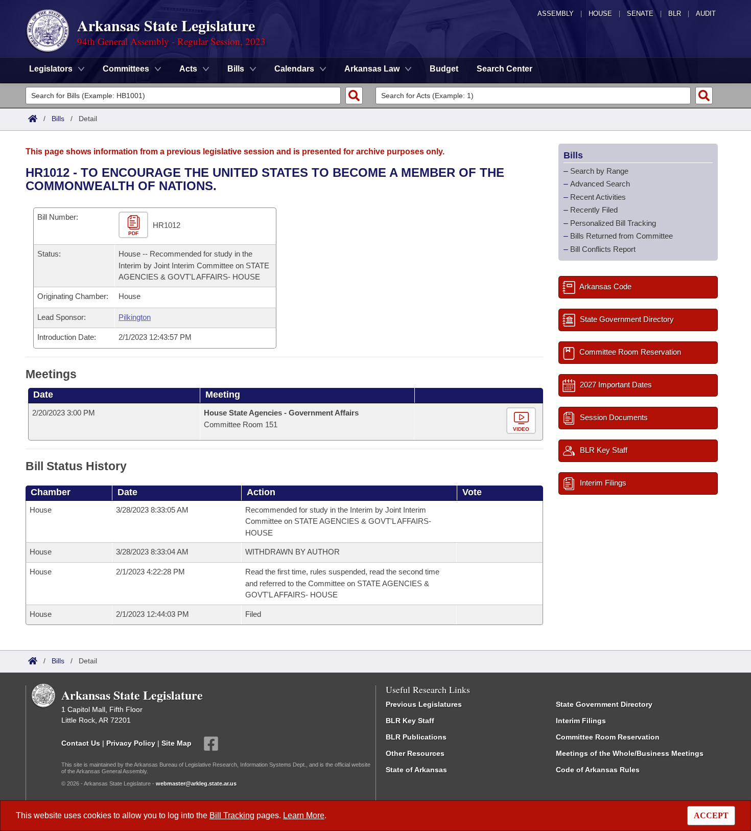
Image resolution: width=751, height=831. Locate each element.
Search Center (504, 68)
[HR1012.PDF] (135, 225)
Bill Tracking (231, 815)
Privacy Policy (130, 742)
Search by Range (599, 171)
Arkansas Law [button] (372, 68)
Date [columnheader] (43, 394)
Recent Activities (598, 197)
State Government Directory (604, 704)
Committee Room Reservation (608, 737)
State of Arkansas (416, 770)
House (600, 13)
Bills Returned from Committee (621, 236)
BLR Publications (416, 737)
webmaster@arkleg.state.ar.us (196, 783)
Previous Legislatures (424, 704)
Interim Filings (581, 721)
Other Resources (415, 753)
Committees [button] (126, 68)
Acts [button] (188, 68)
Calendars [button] (294, 68)
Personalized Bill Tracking (613, 223)
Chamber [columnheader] (51, 492)
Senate (640, 13)
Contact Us (80, 742)
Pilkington (135, 317)
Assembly (555, 13)
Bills (58, 118)
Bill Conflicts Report (603, 249)
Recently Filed (594, 209)
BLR (674, 13)
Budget (444, 68)
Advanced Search (600, 183)
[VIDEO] (522, 421)
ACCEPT (711, 815)
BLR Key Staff (410, 721)
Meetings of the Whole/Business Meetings (629, 753)
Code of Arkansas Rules (598, 770)
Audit (706, 13)
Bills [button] (235, 68)
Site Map (176, 742)
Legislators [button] (51, 68)
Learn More (303, 815)
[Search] (354, 95)
